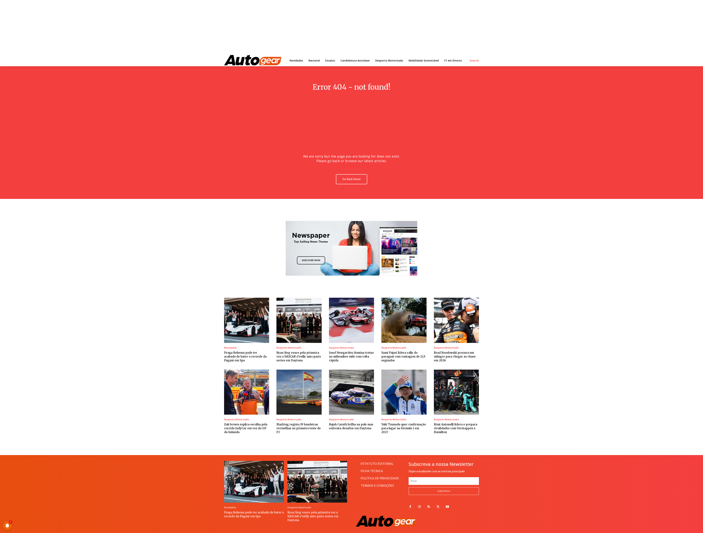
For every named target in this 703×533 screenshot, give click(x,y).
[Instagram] (419, 507)
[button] (474, 60)
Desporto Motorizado (288, 348)
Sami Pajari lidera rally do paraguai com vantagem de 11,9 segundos (403, 356)
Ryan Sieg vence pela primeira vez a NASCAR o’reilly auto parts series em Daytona (298, 356)
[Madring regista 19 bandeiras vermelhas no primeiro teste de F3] (298, 392)
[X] (438, 507)
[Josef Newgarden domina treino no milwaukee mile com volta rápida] (351, 320)
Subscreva (443, 491)
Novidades (230, 348)
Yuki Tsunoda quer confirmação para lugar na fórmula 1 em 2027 (403, 428)
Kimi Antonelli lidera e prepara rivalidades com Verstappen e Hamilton (455, 428)
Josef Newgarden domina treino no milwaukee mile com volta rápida (351, 356)
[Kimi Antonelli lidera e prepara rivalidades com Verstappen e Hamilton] (456, 392)
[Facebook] (410, 507)
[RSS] (429, 507)
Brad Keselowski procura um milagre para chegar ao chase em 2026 (455, 356)
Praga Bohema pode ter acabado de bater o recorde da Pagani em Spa (245, 356)
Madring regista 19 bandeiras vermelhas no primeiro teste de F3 (298, 428)
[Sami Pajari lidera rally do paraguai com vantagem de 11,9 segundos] (403, 320)
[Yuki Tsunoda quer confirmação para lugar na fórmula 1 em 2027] (403, 392)
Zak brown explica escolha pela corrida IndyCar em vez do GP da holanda (245, 428)
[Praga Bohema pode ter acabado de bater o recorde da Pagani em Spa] (246, 320)
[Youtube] (447, 507)
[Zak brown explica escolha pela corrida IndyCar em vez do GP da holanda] (246, 392)
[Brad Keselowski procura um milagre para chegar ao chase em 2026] (456, 320)
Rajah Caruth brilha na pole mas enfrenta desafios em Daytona (351, 426)
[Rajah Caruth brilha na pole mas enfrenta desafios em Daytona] (351, 392)
